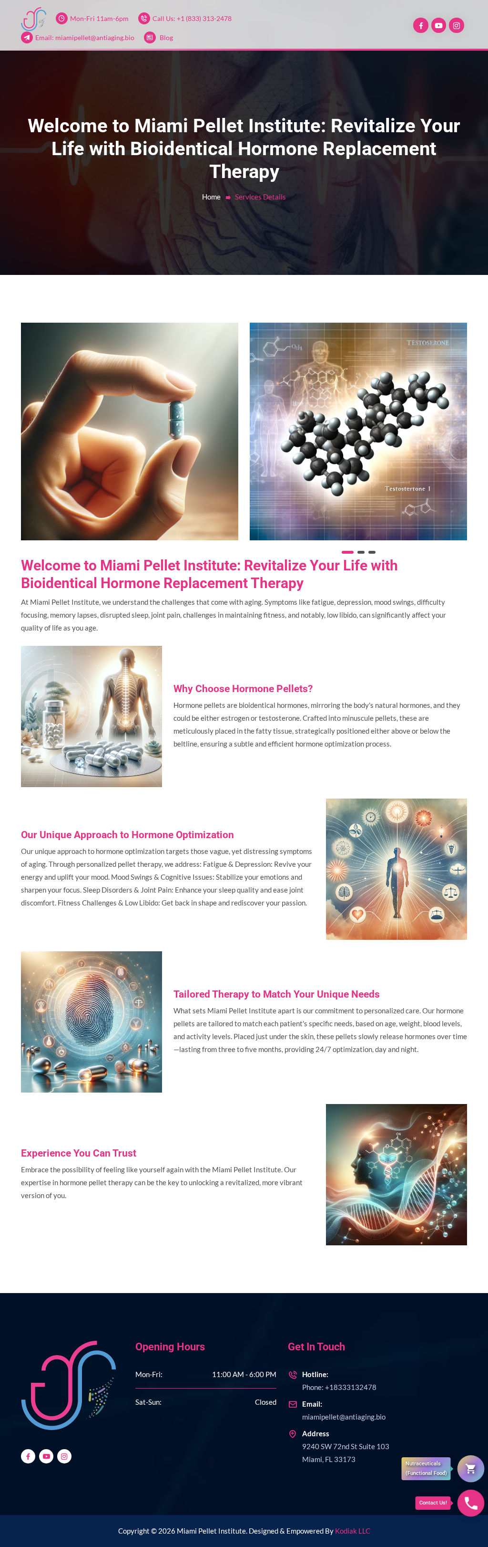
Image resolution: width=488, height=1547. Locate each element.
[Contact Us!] (471, 1503)
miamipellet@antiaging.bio (344, 1410)
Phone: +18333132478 (339, 1380)
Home (211, 196)
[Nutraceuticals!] (471, 1469)
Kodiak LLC (352, 1530)
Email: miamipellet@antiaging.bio (84, 37)
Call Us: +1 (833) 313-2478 (192, 18)
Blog (166, 37)
